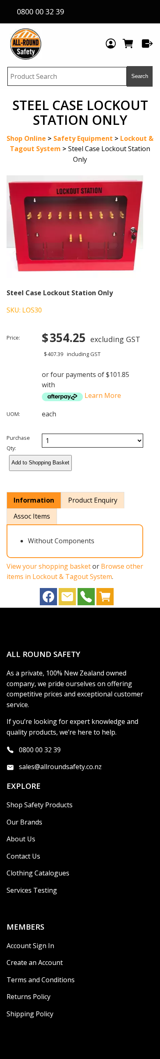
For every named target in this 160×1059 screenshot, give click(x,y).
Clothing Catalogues (38, 873)
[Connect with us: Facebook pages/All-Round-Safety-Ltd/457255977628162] (48, 598)
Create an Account (35, 962)
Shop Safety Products (40, 804)
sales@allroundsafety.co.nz (60, 766)
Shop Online (26, 138)
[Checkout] (147, 43)
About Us (21, 838)
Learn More (103, 395)
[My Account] (111, 43)
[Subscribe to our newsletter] (67, 598)
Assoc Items (32, 516)
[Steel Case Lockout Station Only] (75, 275)
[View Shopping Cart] (105, 598)
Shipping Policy (30, 1013)
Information (34, 500)
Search (139, 76)
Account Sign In (30, 945)
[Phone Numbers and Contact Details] (86, 598)
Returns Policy (28, 996)
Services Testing (32, 890)
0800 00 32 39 (40, 749)
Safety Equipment (83, 138)
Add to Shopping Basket (40, 462)
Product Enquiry (92, 500)
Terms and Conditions (41, 979)
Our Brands (24, 822)
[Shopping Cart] (129, 43)
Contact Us (23, 856)
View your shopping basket (49, 566)
